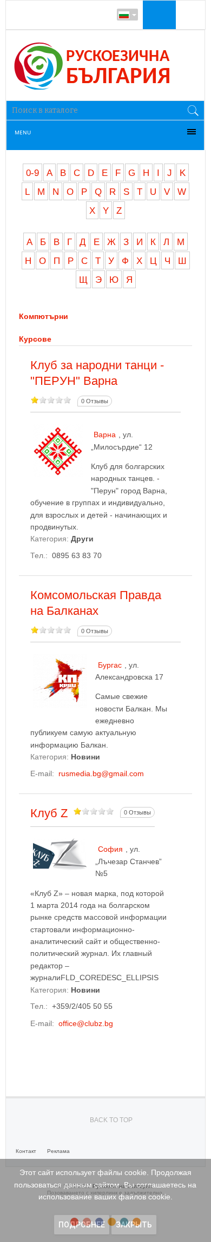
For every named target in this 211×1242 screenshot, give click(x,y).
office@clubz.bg (85, 1023)
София (110, 849)
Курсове (35, 339)
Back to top (111, 1120)
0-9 (32, 173)
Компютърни (43, 316)
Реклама (58, 1151)
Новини (85, 756)
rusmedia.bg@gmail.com (101, 773)
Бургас (110, 665)
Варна (105, 434)
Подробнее (81, 1224)
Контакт (26, 1151)
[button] (158, 14)
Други (82, 538)
